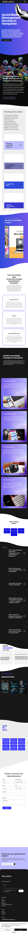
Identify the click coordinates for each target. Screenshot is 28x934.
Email (3, 785)
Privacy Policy (8, 926)
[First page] (3, 695)
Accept (20, 929)
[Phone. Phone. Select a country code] (17, 788)
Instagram (3, 913)
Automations (4, 905)
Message (4, 797)
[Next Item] (20, 242)
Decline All (7, 929)
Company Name (18, 779)
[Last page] (25, 695)
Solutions (3, 900)
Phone (16, 785)
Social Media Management (7, 904)
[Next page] (22, 695)
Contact (3, 901)
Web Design (4, 903)
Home (3, 899)
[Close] (26, 923)
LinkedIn (3, 911)
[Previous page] (6, 695)
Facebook (3, 912)
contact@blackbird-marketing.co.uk (8, 919)
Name (3, 779)
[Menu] (25, 2)
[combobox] (14, 794)
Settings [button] (14, 932)
